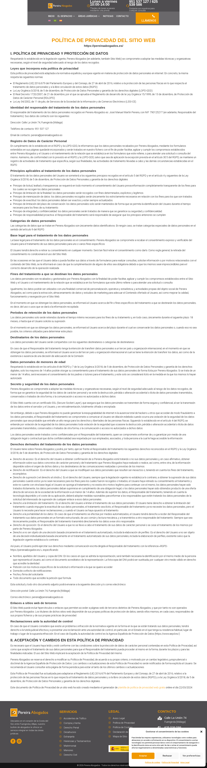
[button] (201, 731)
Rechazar (167, 755)
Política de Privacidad (170, 762)
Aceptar (143, 755)
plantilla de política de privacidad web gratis (141, 687)
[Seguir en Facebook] (12, 741)
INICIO (51, 16)
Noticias (108, 16)
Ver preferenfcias (191, 755)
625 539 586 (172, 727)
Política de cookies (152, 762)
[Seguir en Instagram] (19, 741)
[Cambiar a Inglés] (49, 21)
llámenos (149, 20)
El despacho (65, 16)
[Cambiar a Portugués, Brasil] (55, 21)
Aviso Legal (184, 762)
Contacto (122, 16)
